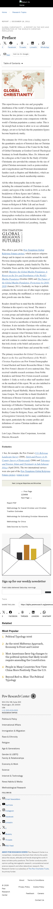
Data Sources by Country (17, 526)
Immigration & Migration (13, 730)
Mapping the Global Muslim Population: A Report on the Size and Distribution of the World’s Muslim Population (24, 275)
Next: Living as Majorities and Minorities (26, 483)
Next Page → (26, 497)
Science (5, 769)
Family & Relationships (13, 758)
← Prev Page (26, 491)
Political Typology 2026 (19, 636)
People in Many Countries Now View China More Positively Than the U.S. (26, 668)
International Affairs (11, 724)
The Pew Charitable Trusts (39, 869)
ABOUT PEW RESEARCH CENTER (15, 852)
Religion (6, 742)
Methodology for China (16, 521)
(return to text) (22, 474)
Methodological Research (14, 787)
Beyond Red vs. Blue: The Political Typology (25, 678)
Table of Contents (12, 63)
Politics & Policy (9, 718)
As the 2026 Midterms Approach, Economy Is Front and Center (25, 645)
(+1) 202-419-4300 (10, 710)
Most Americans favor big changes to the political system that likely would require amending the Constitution (26, 657)
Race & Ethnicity (10, 736)
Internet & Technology (12, 775)
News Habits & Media (12, 781)
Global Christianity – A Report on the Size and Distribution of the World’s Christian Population (25, 29)
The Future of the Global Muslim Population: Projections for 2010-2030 (26, 282)
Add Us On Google (20, 54)
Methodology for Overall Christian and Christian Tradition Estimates (26, 510)
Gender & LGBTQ (10, 754)
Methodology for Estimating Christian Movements (27, 516)
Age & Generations (11, 748)
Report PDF (11, 503)
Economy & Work (10, 763)
